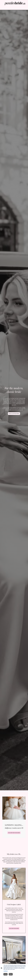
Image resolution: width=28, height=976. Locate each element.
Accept (5, 974)
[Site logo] (14, 3)
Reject (10, 974)
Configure (6, 971)
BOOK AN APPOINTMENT (14, 413)
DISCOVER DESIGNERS (14, 928)
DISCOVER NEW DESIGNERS (14, 832)
